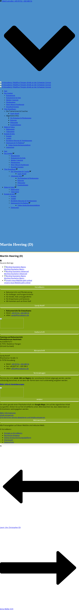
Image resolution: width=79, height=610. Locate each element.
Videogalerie (10, 131)
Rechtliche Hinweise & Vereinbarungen (19, 140)
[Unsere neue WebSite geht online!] (18, 280)
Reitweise (13, 120)
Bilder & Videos (9, 127)
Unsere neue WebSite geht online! (17, 283)
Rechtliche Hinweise (12, 435)
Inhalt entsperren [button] (7, 415)
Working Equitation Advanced (15, 274)
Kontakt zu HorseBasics (13, 433)
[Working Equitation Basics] (15, 267)
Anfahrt (8, 138)
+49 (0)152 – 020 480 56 (20, 313)
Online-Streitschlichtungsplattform (19, 145)
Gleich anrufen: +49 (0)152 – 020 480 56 (17, 1)
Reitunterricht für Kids (13, 98)
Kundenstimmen (15, 125)
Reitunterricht (10, 95)
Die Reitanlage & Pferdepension (20, 118)
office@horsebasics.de (20, 368)
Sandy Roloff (14, 113)
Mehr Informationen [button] (8, 413)
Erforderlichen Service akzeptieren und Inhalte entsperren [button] (22, 417)
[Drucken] (1, 261)
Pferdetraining (10, 102)
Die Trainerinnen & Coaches (20, 171)
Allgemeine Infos (16, 176)
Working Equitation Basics (14, 269)
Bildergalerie (10, 129)
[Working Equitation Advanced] (16, 271)
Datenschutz (10, 147)
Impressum (8, 440)
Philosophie (14, 122)
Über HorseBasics (10, 109)
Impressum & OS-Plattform (15, 143)
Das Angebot (8, 93)
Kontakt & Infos (9, 134)
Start (5, 91)
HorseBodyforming (12, 107)
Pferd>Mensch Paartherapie (15, 104)
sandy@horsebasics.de (20, 315)
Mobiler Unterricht (12, 100)
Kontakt (8, 136)
